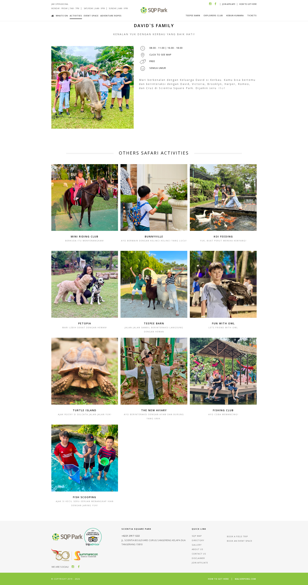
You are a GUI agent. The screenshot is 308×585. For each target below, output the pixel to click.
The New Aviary (154, 410)
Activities (76, 15)
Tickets (252, 15)
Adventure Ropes (111, 15)
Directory (198, 540)
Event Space (91, 15)
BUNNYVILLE (154, 236)
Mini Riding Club (84, 236)
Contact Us (199, 553)
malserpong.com (245, 579)
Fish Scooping (84, 497)
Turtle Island (84, 410)
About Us (197, 549)
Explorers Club (213, 15)
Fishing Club (223, 410)
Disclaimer (198, 558)
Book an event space (239, 541)
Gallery (197, 544)
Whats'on (62, 15)
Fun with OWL (223, 323)
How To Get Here (248, 4)
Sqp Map (197, 536)
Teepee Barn (193, 15)
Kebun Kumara (235, 15)
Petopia (84, 323)
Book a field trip (237, 536)
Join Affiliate (228, 4)
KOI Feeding (223, 236)
